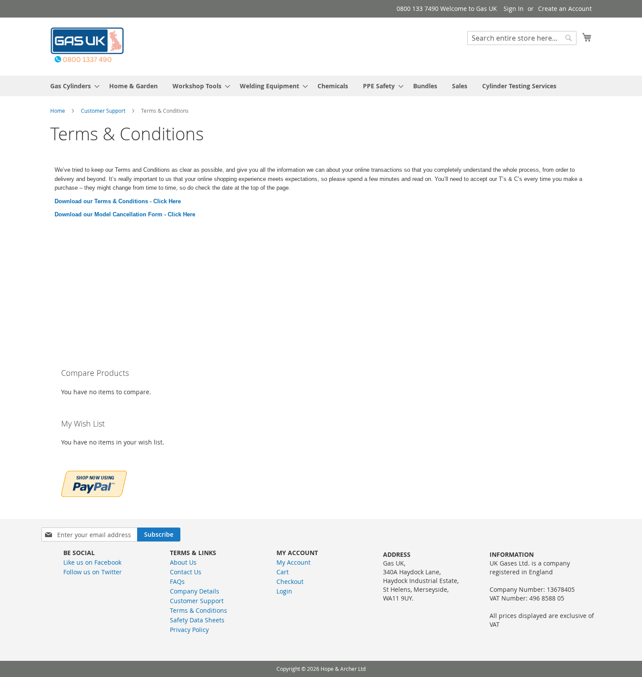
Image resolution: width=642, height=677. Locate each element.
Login (284, 591)
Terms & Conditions (198, 610)
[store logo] (87, 46)
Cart (282, 572)
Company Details (194, 591)
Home (58, 110)
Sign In (514, 8)
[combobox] (521, 38)
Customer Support (104, 110)
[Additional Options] (94, 483)
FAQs (177, 581)
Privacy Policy (189, 629)
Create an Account (565, 8)
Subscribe (158, 534)
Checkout (290, 581)
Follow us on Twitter (92, 572)
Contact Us (185, 572)
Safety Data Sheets (197, 620)
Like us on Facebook (92, 562)
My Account (293, 562)
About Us (183, 562)
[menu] (321, 86)
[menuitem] (72, 86)
